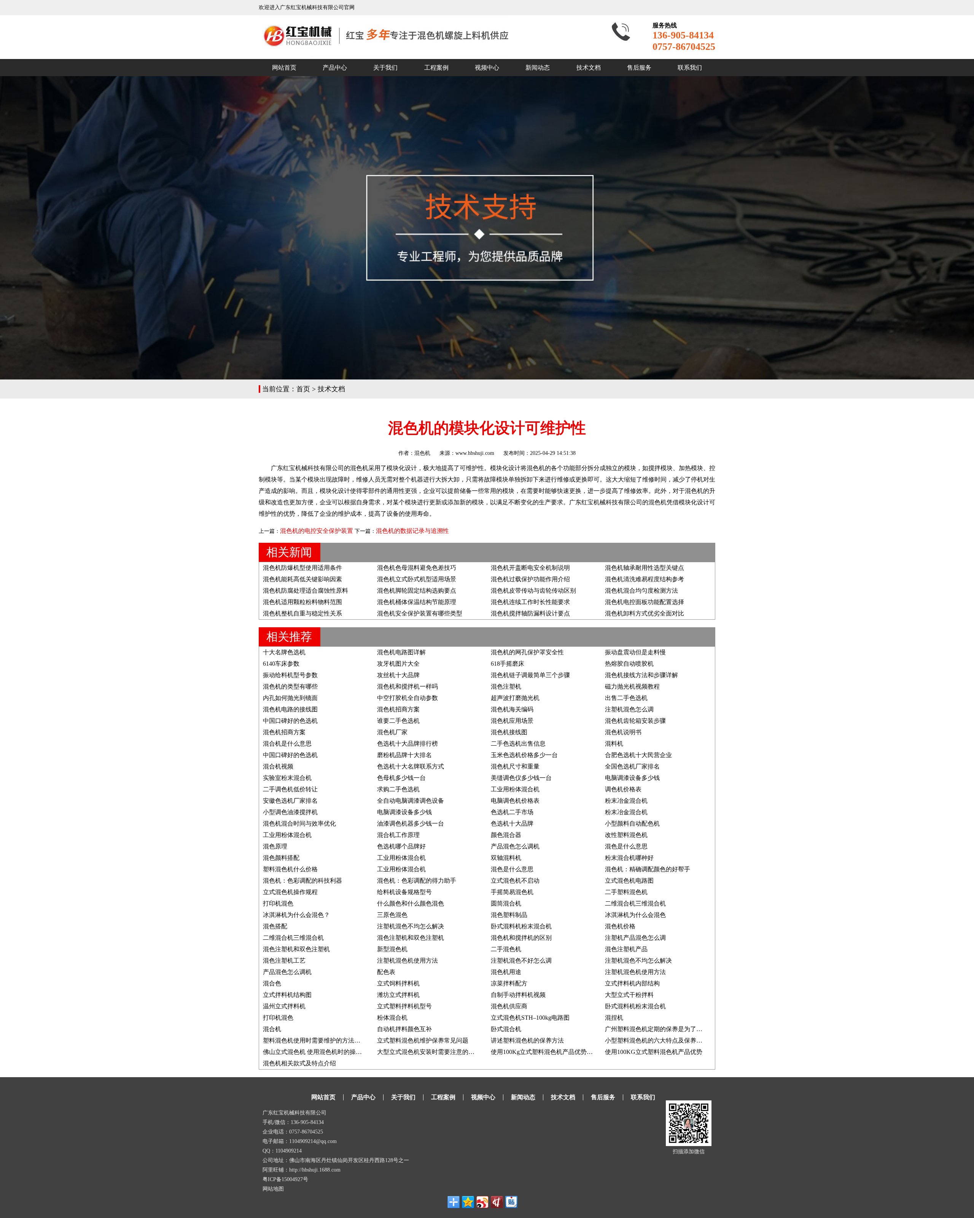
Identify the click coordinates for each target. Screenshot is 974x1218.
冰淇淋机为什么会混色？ (296, 915)
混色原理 (275, 846)
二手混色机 (506, 949)
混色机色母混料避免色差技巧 (416, 567)
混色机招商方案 (398, 709)
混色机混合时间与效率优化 (299, 823)
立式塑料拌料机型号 (404, 1006)
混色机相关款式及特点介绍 (299, 1063)
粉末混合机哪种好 (629, 858)
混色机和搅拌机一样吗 (407, 686)
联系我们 (690, 67)
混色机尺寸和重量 (515, 766)
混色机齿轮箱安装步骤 (635, 720)
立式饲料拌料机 (398, 983)
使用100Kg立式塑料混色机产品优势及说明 (548, 1052)
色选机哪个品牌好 (401, 846)
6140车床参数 (281, 663)
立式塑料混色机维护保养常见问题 (422, 1040)
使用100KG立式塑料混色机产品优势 (653, 1052)
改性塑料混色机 (626, 835)
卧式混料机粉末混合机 (521, 926)
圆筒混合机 (506, 903)
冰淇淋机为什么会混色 (635, 915)
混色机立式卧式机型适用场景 (416, 579)
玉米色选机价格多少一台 (524, 755)
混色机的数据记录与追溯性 (412, 531)
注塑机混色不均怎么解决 (410, 926)
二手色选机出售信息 (518, 743)
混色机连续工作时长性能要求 (530, 602)
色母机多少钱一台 (401, 778)
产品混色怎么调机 (515, 846)
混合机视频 (278, 766)
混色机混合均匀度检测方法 (641, 590)
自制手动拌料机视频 (518, 995)
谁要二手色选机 (398, 720)
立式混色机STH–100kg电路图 (530, 1017)
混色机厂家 (392, 732)
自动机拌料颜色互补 (404, 1029)
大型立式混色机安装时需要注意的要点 (429, 1052)
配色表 (386, 972)
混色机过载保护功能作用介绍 (530, 579)
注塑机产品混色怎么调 (635, 937)
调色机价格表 (623, 789)
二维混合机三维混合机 (635, 903)
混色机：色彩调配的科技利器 (302, 880)
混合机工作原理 (398, 835)
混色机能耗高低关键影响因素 (302, 579)
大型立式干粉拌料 (629, 995)
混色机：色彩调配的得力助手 (416, 880)
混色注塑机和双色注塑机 (410, 937)
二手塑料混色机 (626, 892)
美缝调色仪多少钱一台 (521, 778)
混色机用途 (506, 972)
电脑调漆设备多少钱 (632, 778)
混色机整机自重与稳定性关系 (302, 613)
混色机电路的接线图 (290, 709)
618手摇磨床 (507, 663)
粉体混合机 (392, 1017)
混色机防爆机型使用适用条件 (302, 567)
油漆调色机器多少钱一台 (410, 823)
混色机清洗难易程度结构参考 (644, 579)
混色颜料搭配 (281, 858)
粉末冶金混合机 (626, 800)
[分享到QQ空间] (468, 1202)
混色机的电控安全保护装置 (316, 531)
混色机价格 (620, 926)
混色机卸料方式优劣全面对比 (644, 613)
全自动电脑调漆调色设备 (410, 800)
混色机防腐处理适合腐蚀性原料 (305, 590)
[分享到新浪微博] (482, 1202)
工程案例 (436, 67)
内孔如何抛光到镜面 (290, 698)
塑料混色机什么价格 (290, 869)
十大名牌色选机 (284, 652)
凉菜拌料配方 (509, 983)
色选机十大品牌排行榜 (407, 743)
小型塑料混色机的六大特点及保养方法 (656, 1040)
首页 (303, 389)
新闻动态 (537, 67)
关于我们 (385, 67)
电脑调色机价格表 (515, 800)
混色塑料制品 (509, 915)
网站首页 (284, 67)
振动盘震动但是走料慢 (635, 652)
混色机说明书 (623, 732)
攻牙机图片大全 (398, 663)
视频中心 (487, 67)
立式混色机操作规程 (290, 892)
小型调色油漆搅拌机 (290, 812)
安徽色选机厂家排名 (290, 800)
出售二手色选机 (626, 698)
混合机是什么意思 (287, 743)
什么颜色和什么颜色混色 (410, 903)
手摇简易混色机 (512, 892)
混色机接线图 (509, 732)
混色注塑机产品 (626, 949)
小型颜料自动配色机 (632, 823)
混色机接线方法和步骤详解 (641, 675)
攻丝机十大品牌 (398, 675)
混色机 (422, 453)
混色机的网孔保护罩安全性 (527, 652)
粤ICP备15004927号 (285, 1179)
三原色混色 (392, 915)
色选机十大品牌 (512, 823)
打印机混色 (278, 903)
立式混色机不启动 (515, 880)
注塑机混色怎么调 (629, 709)
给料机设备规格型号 (404, 892)
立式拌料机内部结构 (632, 983)
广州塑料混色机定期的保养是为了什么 (656, 1029)
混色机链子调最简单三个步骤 (530, 675)
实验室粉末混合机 (287, 778)
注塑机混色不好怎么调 (521, 960)
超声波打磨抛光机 (515, 698)
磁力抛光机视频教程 (632, 686)
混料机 (614, 743)
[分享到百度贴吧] (511, 1202)
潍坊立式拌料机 (398, 995)
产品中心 (335, 67)
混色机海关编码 (512, 709)
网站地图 (273, 1189)
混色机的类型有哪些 (290, 686)
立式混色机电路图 (629, 880)
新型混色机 (392, 949)
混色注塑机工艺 (284, 960)
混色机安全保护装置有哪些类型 (419, 613)
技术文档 (588, 67)
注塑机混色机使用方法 (407, 960)
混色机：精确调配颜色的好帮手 (647, 869)
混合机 (272, 1029)
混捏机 (614, 1017)
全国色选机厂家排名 (632, 766)
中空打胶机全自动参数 (407, 698)
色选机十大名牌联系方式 (410, 766)
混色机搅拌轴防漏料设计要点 (530, 613)
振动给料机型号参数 (290, 675)
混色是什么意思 (626, 846)
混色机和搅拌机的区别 (521, 937)
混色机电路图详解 (401, 652)
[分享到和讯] (497, 1202)
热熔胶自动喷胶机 (629, 663)
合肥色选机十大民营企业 (638, 755)
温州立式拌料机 (284, 1006)
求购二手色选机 (398, 789)
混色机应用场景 (512, 720)
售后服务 (639, 67)
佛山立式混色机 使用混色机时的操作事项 (318, 1052)
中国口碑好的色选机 (290, 720)
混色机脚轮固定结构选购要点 (416, 590)
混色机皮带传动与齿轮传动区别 (533, 590)
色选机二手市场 (512, 812)
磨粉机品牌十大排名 (404, 755)
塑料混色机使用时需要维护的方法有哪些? (319, 1040)
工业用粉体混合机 (515, 789)
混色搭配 (275, 926)
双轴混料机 (506, 858)
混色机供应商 (509, 1006)
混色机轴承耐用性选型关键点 (644, 567)
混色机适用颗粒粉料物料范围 (302, 602)
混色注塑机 (506, 686)
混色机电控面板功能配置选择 (644, 602)
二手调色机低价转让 (290, 789)
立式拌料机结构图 (287, 995)
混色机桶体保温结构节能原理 (416, 602)
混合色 (272, 983)
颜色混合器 (506, 835)
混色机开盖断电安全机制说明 (530, 567)
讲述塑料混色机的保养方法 (527, 1040)
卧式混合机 (506, 1029)
